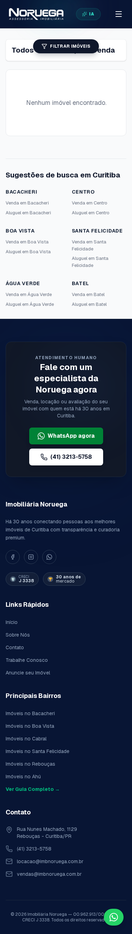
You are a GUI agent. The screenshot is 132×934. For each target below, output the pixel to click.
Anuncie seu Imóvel (28, 673)
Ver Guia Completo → (33, 789)
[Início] (36, 14)
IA (91, 14)
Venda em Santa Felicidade (89, 245)
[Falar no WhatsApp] (114, 917)
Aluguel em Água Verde (30, 304)
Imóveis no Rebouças (30, 764)
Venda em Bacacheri (27, 203)
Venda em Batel (88, 294)
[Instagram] (31, 557)
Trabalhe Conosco (27, 660)
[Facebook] (13, 557)
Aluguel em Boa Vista (28, 252)
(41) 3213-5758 (71, 457)
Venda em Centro (89, 203)
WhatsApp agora (71, 435)
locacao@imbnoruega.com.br (50, 861)
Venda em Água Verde (29, 294)
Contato (15, 647)
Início (12, 622)
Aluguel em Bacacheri (28, 213)
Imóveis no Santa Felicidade (37, 751)
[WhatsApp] (49, 557)
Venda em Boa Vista (27, 242)
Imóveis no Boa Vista (30, 726)
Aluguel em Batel (89, 304)
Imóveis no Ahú (23, 776)
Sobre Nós (18, 635)
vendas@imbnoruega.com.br (49, 874)
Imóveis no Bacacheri (30, 713)
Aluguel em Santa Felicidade (90, 261)
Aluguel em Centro (90, 213)
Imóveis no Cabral (26, 738)
